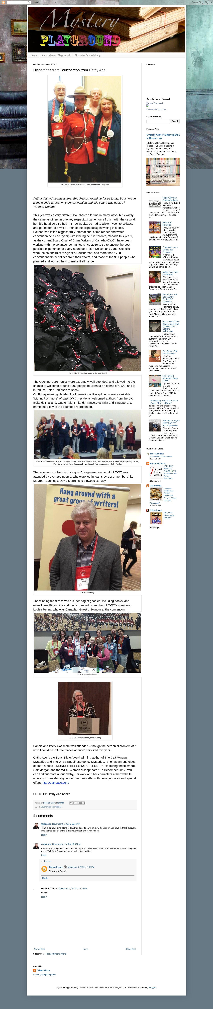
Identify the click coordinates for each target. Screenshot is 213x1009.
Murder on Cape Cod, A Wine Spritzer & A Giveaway (170, 298)
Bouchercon (46, 807)
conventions (57, 807)
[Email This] (71, 803)
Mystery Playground (154, 103)
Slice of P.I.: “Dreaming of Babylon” (169, 515)
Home (34, 55)
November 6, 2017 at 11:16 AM (66, 824)
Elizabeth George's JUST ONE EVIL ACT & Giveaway (171, 423)
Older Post (131, 949)
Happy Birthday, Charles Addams (170, 199)
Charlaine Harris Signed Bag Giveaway (170, 249)
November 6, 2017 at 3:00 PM (81, 867)
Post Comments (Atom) (56, 954)
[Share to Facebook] (80, 803)
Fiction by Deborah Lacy (87, 55)
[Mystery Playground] (147, 106)
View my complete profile (44, 975)
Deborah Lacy (56, 867)
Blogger (152, 987)
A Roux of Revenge (167, 223)
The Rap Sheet (157, 454)
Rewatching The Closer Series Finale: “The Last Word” (164, 402)
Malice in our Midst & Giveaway (171, 273)
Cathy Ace (46, 824)
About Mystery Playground (56, 55)
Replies (47, 861)
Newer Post (39, 949)
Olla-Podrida (156, 486)
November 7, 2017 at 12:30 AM (73, 888)
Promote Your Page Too (156, 109)
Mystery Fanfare (158, 463)
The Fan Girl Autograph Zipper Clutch (170, 378)
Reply (44, 835)
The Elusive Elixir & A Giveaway (170, 352)
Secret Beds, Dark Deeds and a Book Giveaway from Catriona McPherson (171, 326)
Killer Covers (156, 510)
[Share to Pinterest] (83, 803)
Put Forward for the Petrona (161, 456)
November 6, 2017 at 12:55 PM (66, 844)
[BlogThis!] (74, 803)
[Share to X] (77, 803)
